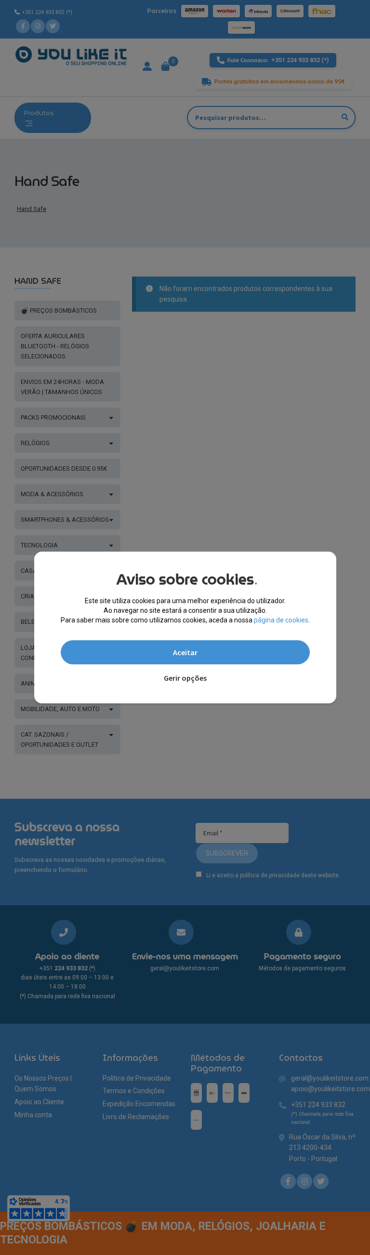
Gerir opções (185, 678)
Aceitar (185, 652)
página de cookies (281, 620)
